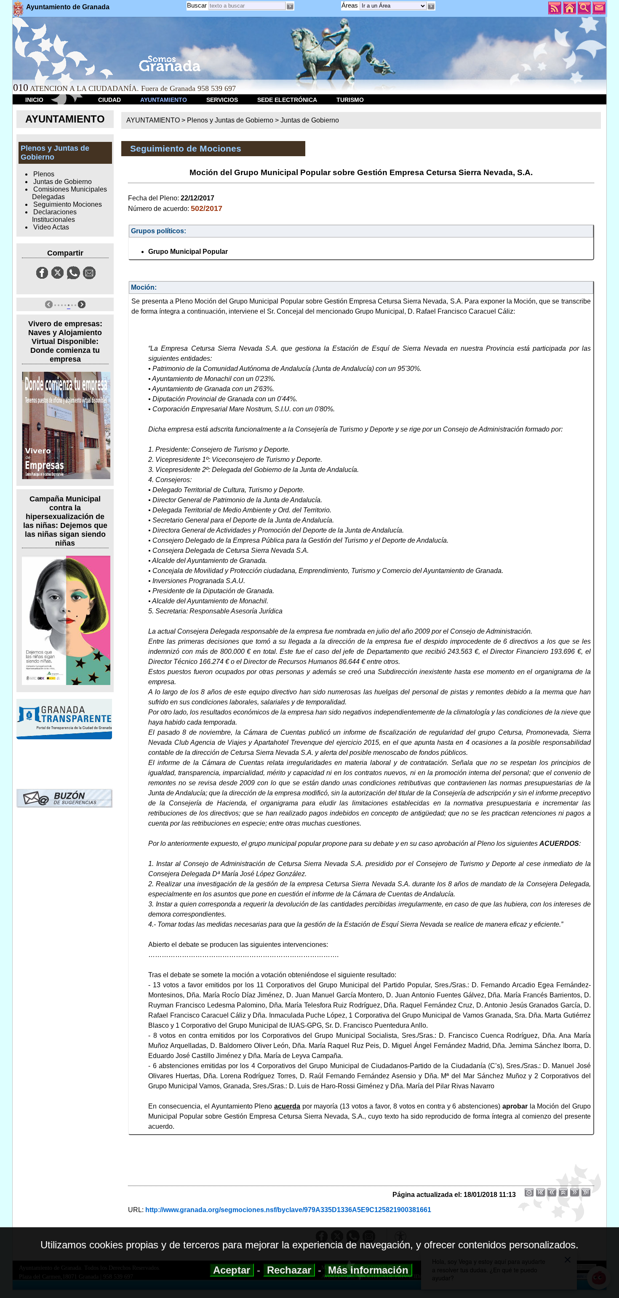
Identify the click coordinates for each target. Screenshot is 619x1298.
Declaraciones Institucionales (54, 215)
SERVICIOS (222, 99)
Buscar (197, 5)
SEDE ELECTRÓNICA (287, 99)
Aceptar (232, 1270)
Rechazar (289, 1270)
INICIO (34, 99)
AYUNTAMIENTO (163, 99)
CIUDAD (109, 99)
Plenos (43, 174)
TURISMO (350, 99)
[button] (431, 6)
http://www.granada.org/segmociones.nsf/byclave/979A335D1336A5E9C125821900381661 (288, 1209)
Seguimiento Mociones (67, 204)
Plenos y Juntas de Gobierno (230, 120)
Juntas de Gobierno (62, 181)
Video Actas (51, 227)
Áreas (351, 5)
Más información (368, 1270)
